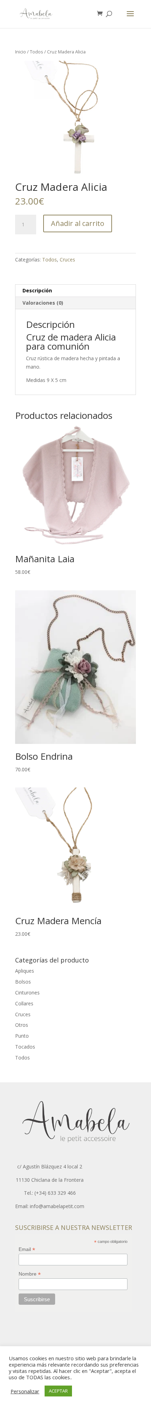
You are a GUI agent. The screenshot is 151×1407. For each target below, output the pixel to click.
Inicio (20, 51)
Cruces (67, 259)
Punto (22, 1035)
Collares (24, 1003)
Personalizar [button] (25, 1391)
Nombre (30, 1274)
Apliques (24, 970)
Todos (36, 51)
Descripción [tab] (37, 290)
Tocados (25, 1046)
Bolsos (23, 981)
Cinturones (27, 992)
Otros (21, 1025)
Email (27, 1249)
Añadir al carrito (77, 223)
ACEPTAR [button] (58, 1391)
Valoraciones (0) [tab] (42, 302)
